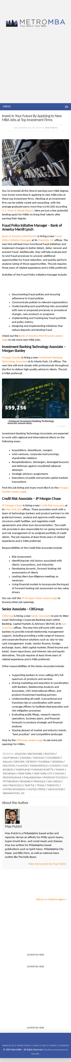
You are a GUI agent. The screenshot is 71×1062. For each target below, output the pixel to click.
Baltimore (35, 754)
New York (24, 773)
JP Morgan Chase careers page (39, 598)
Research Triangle (32, 781)
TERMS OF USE (8, 1046)
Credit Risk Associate (52, 505)
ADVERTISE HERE (35, 955)
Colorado (53, 757)
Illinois (23, 765)
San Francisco (12, 785)
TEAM (44, 1046)
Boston (50, 754)
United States (36, 789)
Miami (60, 769)
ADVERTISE (64, 1046)
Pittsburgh (10, 781)
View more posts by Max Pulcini (47, 864)
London (55, 765)
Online (59, 773)
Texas (40, 785)
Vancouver (56, 789)
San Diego (54, 781)
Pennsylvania (12, 777)
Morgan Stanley (11, 357)
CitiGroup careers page (29, 740)
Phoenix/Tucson (54, 777)
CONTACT (53, 1046)
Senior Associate (40, 616)
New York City (13, 509)
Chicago (38, 757)
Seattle (30, 785)
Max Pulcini (51, 127)
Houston (9, 765)
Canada (25, 757)
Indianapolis (39, 765)
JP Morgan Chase (12, 505)
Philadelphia (32, 777)
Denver (19, 761)
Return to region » (51, 899)
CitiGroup (7, 616)
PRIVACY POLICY (24, 1046)
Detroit (31, 761)
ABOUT (36, 1046)
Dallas (7, 761)
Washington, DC (14, 793)
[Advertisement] (35, 65)
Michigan (9, 773)
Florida (44, 761)
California (10, 757)
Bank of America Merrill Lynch (19, 236)
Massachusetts (42, 769)
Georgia (57, 761)
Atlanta (20, 754)
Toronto (53, 785)
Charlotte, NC (46, 240)
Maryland (23, 769)
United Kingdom (14, 789)
